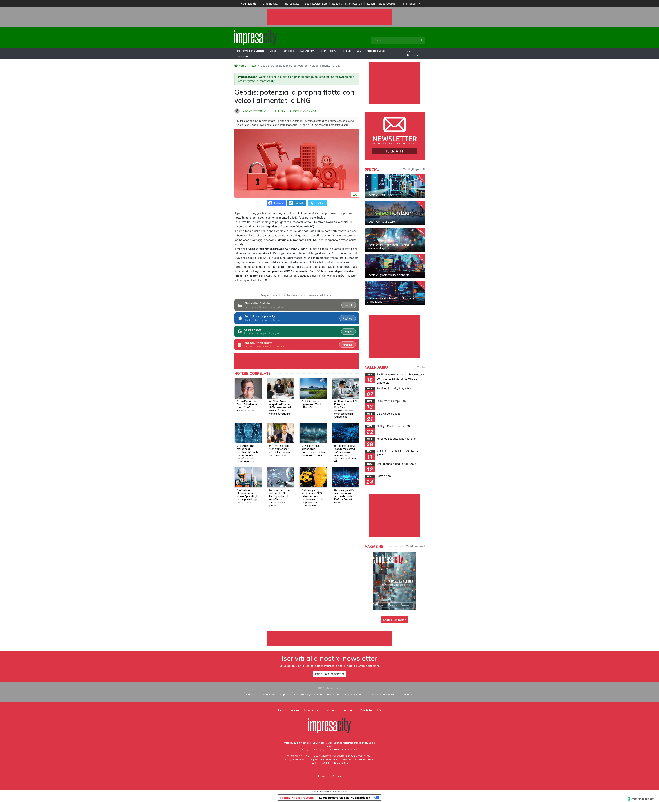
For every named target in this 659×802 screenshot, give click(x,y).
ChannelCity (270, 3)
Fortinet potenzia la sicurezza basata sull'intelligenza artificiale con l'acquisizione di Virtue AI (345, 453)
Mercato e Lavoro (377, 50)
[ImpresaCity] (255, 37)
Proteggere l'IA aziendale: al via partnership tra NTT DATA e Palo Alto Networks (345, 496)
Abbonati (347, 344)
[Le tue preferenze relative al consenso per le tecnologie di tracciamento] (641, 798)
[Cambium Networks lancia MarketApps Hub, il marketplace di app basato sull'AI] (248, 477)
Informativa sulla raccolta (297, 797)
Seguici (348, 331)
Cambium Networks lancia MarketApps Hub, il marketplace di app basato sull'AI (247, 496)
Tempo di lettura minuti (304, 111)
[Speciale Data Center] (395, 186)
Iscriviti (348, 305)
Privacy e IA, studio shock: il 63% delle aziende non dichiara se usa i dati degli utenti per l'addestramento (312, 497)
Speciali (294, 710)
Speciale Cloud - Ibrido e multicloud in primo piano (391, 299)
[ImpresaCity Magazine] (394, 580)
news (253, 65)
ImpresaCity (291, 3)
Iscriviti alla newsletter (329, 674)
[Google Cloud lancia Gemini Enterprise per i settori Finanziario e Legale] (313, 432)
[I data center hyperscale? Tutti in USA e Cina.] (313, 388)
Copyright (348, 710)
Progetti (346, 50)
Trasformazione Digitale (250, 50)
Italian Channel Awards (347, 3)
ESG (359, 50)
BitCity (250, 694)
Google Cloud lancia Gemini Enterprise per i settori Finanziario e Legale (313, 450)
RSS (380, 710)
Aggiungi (347, 318)
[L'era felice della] (280, 432)
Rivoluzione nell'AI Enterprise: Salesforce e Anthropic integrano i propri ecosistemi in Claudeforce (345, 409)
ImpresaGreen (353, 694)
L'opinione (242, 56)
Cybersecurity (307, 50)
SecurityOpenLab (316, 3)
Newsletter (413, 55)
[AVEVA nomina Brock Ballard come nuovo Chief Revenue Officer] (248, 388)
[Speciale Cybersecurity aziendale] (395, 266)
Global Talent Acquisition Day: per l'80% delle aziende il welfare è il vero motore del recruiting (280, 407)
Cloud (273, 50)
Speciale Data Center (380, 195)
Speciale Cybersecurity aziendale (388, 275)
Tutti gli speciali (414, 169)
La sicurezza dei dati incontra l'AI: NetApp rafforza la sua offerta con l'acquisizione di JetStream (279, 497)
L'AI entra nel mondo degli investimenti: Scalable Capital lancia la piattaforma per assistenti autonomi (248, 453)
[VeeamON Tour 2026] (395, 213)
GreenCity (333, 694)
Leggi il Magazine (394, 619)
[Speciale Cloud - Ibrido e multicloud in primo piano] (395, 293)
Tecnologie (288, 50)
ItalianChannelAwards (381, 694)
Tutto (421, 367)
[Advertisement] (329, 638)
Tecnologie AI (328, 50)
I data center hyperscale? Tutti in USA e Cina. (312, 404)
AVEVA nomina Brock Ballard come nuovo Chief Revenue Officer (247, 406)
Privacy (336, 776)
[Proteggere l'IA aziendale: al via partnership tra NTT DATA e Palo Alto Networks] (345, 477)
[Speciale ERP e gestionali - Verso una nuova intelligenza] (395, 240)
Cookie (322, 776)
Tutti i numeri (415, 546)
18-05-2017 (279, 111)
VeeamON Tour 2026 (381, 222)
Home (242, 65)
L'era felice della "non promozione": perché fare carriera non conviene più (279, 450)
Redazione (330, 710)
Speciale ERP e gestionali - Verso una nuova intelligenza (390, 246)
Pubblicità (366, 710)
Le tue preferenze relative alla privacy (344, 797)
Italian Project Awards (381, 3)
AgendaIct (407, 694)
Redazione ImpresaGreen (253, 111)
